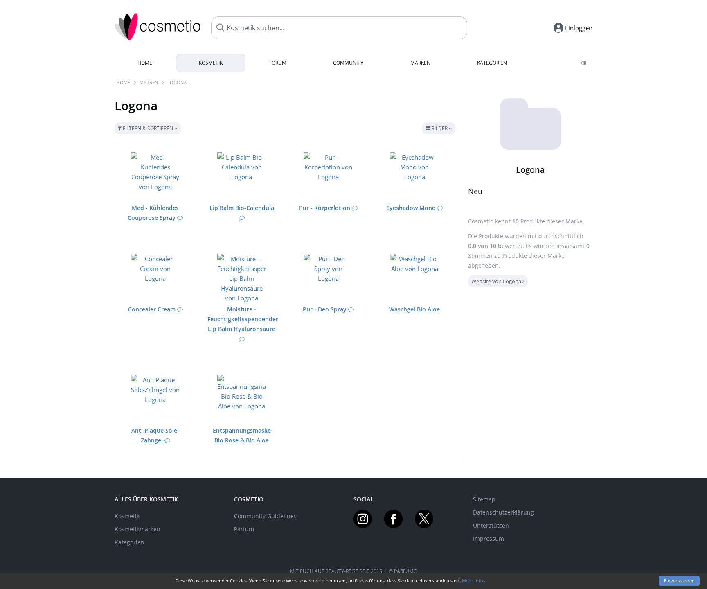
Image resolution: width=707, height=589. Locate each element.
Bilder (439, 128)
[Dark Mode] (584, 63)
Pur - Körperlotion (324, 208)
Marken (420, 62)
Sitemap (484, 499)
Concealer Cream (152, 309)
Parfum (244, 529)
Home (144, 62)
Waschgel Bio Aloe (414, 309)
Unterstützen (491, 525)
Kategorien (492, 62)
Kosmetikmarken (137, 529)
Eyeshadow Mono (411, 208)
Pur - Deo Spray (325, 309)
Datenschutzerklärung (503, 512)
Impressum (488, 538)
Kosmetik (211, 62)
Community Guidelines (265, 516)
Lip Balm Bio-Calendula (241, 208)
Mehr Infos (473, 581)
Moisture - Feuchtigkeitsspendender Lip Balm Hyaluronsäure (242, 319)
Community (348, 62)
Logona (177, 82)
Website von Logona (496, 281)
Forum (277, 62)
